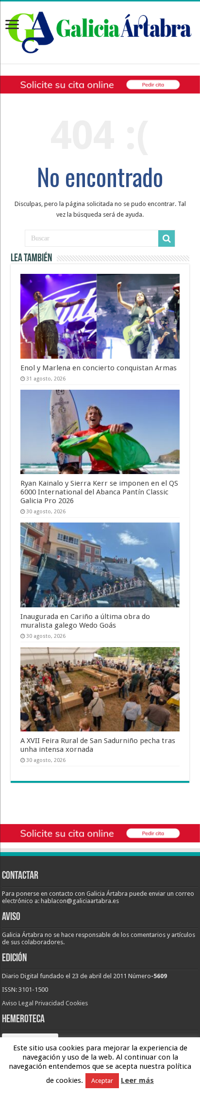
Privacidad (49, 1003)
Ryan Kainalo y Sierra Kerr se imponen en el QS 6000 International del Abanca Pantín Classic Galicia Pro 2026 (99, 492)
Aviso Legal (17, 1003)
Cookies (77, 1003)
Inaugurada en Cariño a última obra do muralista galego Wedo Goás (85, 621)
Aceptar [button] (102, 1080)
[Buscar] (166, 238)
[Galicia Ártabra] (100, 30)
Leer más (137, 1080)
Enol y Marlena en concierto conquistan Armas (98, 368)
